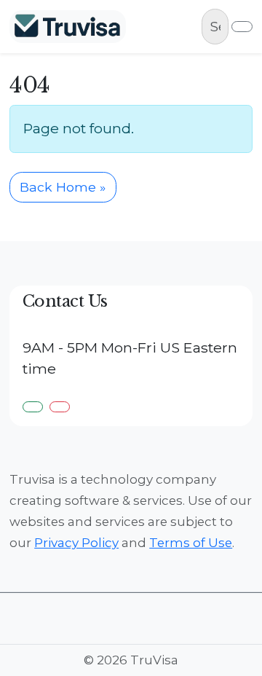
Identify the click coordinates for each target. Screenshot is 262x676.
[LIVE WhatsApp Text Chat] (33, 406)
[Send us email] (59, 406)
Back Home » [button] (63, 186)
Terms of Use (190, 542)
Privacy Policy (76, 542)
